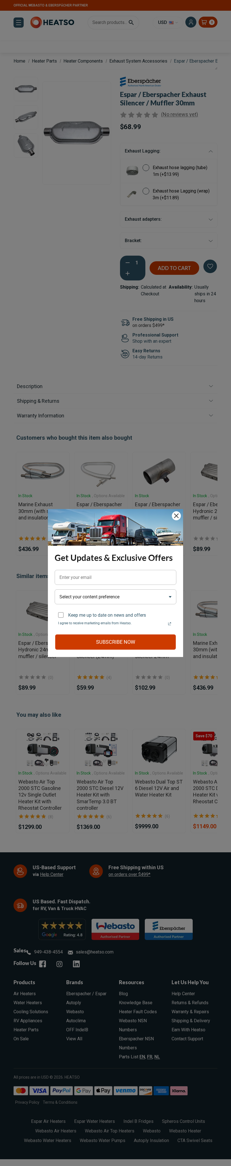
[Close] (176, 516)
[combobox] (115, 596)
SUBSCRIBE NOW (115, 642)
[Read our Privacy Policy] (169, 623)
